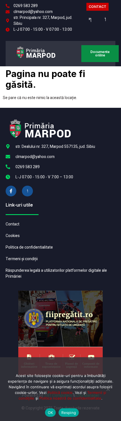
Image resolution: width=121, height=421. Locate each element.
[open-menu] (75, 53)
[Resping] (108, 391)
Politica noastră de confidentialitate (70, 398)
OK (50, 412)
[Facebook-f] (11, 191)
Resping (68, 412)
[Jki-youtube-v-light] (27, 191)
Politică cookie (60, 392)
